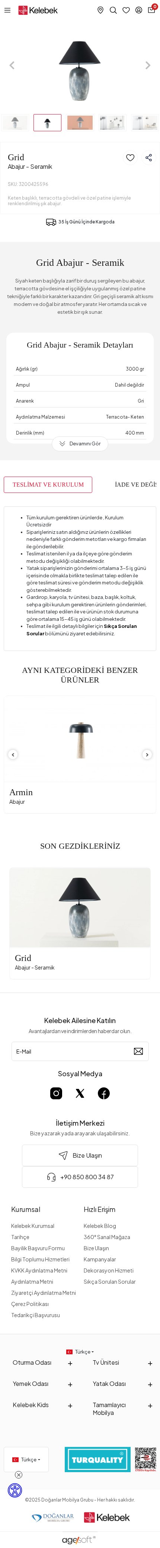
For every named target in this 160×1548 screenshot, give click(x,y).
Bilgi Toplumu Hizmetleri (40, 1259)
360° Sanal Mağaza (107, 1236)
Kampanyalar (100, 1259)
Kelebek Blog (100, 1225)
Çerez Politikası (30, 1303)
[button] (12, 65)
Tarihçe (20, 1236)
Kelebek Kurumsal (32, 1225)
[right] (147, 755)
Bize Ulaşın (96, 1248)
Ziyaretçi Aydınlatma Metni (43, 1292)
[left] (13, 755)
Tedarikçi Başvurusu (35, 1315)
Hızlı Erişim (99, 1209)
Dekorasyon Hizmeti (109, 1270)
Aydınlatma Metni (32, 1281)
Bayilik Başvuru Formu (38, 1248)
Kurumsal (26, 1209)
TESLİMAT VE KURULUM (48, 484)
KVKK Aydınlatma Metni (39, 1270)
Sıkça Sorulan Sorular (110, 1281)
